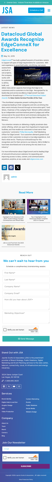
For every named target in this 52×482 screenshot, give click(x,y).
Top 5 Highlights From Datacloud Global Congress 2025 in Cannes (39, 218)
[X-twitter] (9, 386)
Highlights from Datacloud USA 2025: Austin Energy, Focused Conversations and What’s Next (13, 218)
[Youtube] (14, 386)
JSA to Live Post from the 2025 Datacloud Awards (13, 243)
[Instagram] (19, 386)
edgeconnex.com (36, 159)
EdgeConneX (6, 60)
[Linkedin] (4, 386)
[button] (49, 10)
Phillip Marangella (26, 132)
